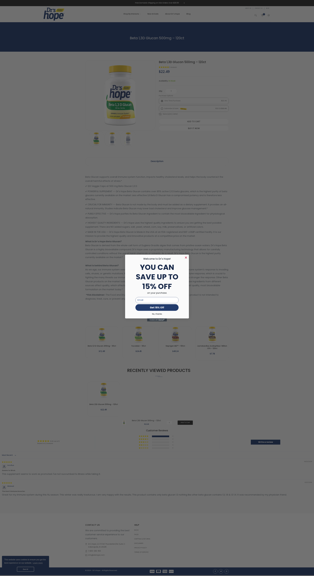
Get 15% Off (157, 307)
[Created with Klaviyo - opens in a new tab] (157, 319)
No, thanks (157, 314)
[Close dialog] (186, 258)
